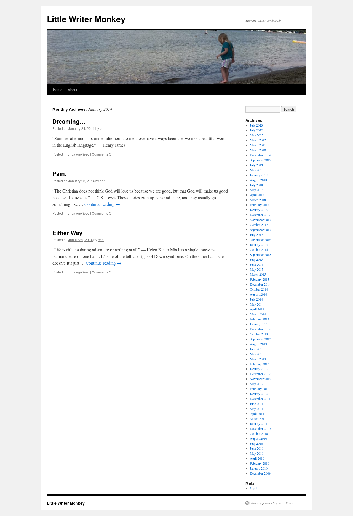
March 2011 (258, 418)
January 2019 (259, 175)
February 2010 (259, 463)
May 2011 (256, 408)
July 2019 (256, 165)
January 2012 (259, 393)
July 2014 (256, 299)
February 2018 (259, 204)
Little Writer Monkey (86, 19)
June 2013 (256, 349)
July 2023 (256, 125)
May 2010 (256, 453)
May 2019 (256, 170)
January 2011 (259, 423)
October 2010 (259, 433)
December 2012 (260, 374)
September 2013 (260, 339)
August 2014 (258, 294)
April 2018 (257, 195)
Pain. (59, 173)
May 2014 (256, 304)
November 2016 (260, 239)
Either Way (67, 232)
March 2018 (258, 200)
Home (57, 89)
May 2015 (256, 269)
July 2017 (256, 234)
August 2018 (258, 180)
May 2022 (256, 135)
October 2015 (259, 249)
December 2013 (260, 329)
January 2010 (259, 468)
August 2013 (258, 344)
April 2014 (257, 309)
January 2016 (259, 244)
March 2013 (258, 359)
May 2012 (256, 383)
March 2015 (258, 274)
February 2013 (259, 364)
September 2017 (260, 229)
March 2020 (258, 150)
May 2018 (256, 190)
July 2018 (256, 185)
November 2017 (260, 219)
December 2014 (260, 284)
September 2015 (260, 254)
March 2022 (258, 140)
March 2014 (258, 314)
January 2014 (259, 324)
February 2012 (259, 388)
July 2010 (256, 443)
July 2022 (256, 130)
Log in (254, 488)
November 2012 (260, 379)
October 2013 (259, 334)
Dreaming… (68, 121)
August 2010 (258, 438)
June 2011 (256, 403)
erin (103, 128)
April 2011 (257, 413)
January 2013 (259, 369)
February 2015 (259, 279)
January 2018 (259, 209)
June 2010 (256, 448)
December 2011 (260, 398)
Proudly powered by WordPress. (272, 503)
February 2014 (259, 319)
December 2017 (260, 214)
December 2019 (260, 155)
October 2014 (259, 289)
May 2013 (256, 354)
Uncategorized (78, 154)
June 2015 (256, 264)
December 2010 (260, 428)
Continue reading (102, 204)
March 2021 (258, 145)
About (72, 89)
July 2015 (256, 259)
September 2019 (260, 160)
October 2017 (259, 224)
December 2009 (260, 473)
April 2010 (257, 458)
